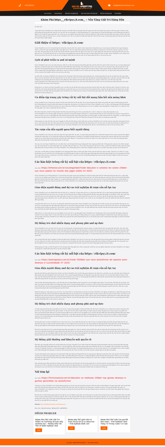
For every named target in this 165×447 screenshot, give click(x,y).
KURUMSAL (58, 13)
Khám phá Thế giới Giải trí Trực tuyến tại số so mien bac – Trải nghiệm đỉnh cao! (81, 421)
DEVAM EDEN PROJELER (89, 13)
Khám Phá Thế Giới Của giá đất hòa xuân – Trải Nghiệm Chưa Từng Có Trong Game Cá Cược (114, 421)
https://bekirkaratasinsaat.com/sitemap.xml (53, 404)
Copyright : (70, 442)
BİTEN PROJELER (106, 13)
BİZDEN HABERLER (71, 13)
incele (39, 430)
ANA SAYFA (47, 13)
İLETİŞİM (118, 13)
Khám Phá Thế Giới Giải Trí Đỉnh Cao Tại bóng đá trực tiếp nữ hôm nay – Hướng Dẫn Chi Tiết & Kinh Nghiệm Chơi (49, 422)
